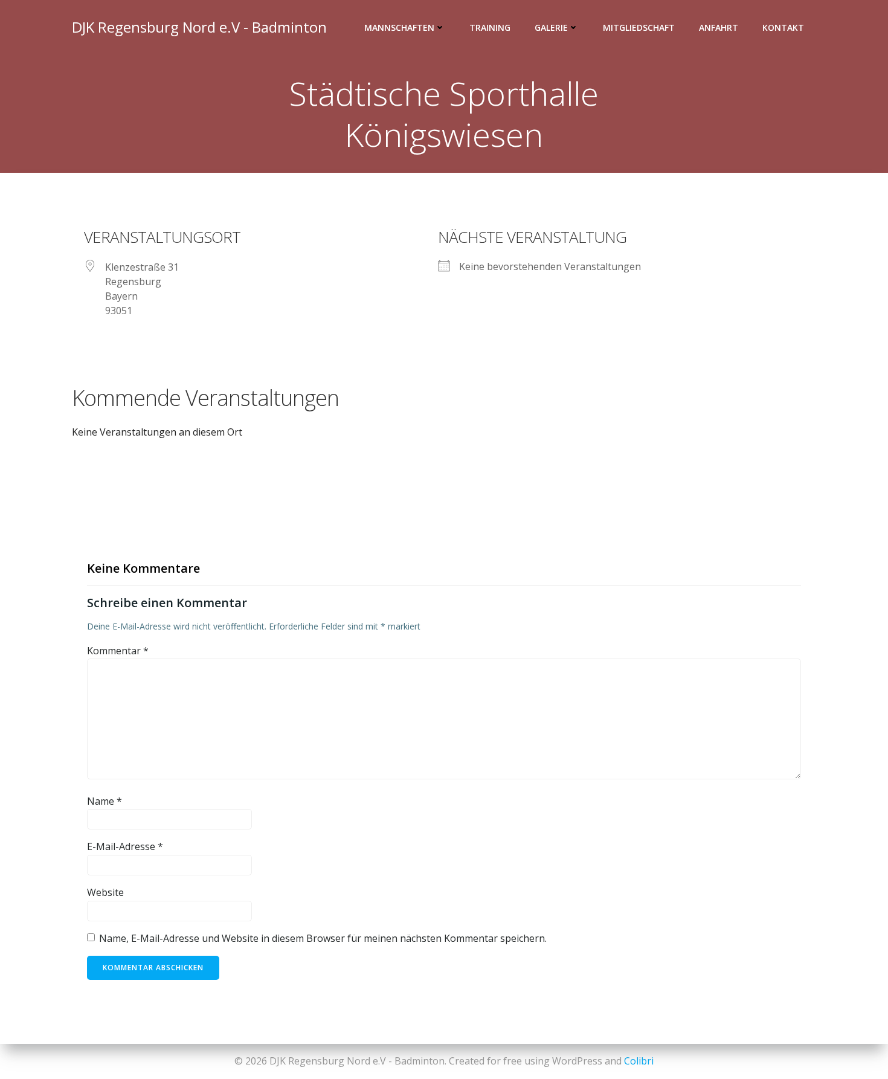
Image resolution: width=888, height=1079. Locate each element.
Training (489, 27)
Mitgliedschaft (639, 27)
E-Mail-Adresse (125, 846)
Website (105, 892)
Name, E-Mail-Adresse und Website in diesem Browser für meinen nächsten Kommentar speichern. (323, 938)
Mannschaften (399, 27)
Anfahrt (718, 27)
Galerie (551, 27)
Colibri (639, 1061)
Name (104, 801)
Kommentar (118, 650)
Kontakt (783, 27)
